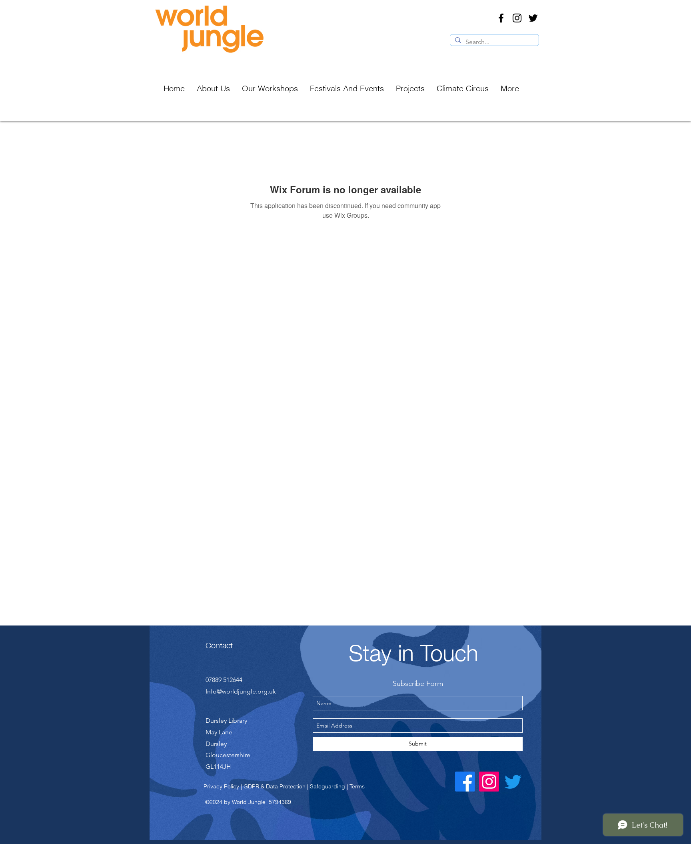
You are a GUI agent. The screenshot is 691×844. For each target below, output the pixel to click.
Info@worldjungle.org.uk (241, 691)
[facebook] (501, 18)
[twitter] (533, 18)
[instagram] (517, 18)
